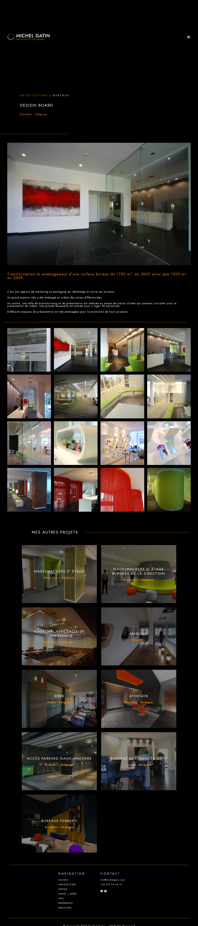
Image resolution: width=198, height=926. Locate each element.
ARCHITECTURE (67, 884)
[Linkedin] (101, 891)
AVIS (61, 898)
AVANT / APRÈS (67, 893)
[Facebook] (105, 891)
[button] (188, 37)
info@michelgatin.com (112, 879)
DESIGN (62, 889)
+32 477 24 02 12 (111, 884)
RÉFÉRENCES (65, 903)
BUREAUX (61, 95)
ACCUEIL (63, 879)
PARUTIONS (65, 907)
